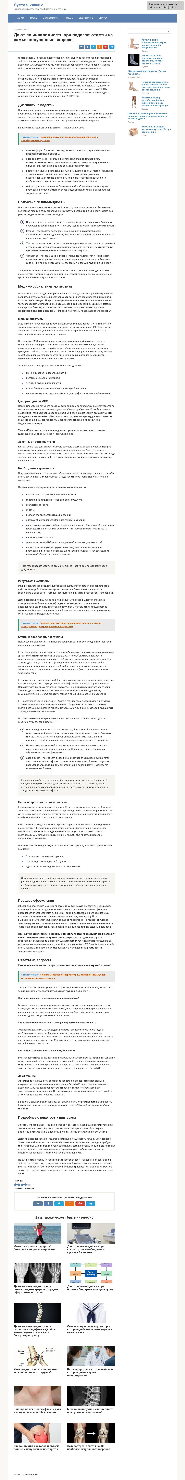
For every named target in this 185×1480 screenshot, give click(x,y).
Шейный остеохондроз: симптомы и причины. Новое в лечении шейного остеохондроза (148, 116)
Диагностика (86, 18)
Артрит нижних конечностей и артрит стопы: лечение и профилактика (154, 44)
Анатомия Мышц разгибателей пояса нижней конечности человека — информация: (155, 101)
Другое (103, 18)
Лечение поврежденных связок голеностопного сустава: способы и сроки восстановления (156, 86)
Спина (33, 18)
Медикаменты (50, 18)
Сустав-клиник (28, 5)
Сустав (20, 18)
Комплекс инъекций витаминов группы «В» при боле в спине (156, 129)
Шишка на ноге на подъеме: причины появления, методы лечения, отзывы (152, 59)
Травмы (68, 18)
